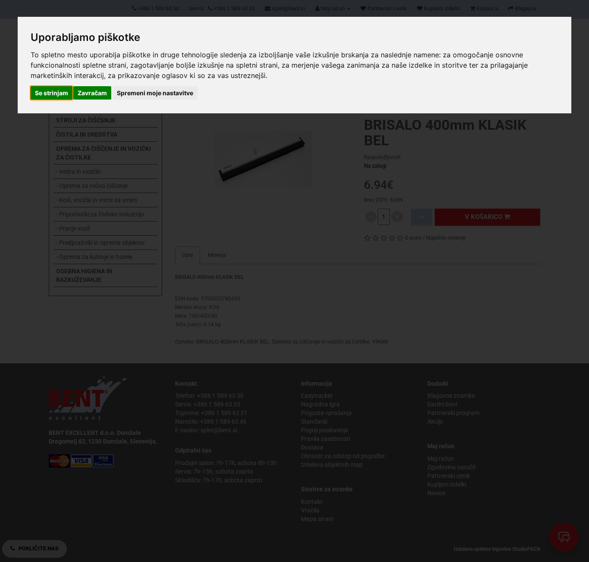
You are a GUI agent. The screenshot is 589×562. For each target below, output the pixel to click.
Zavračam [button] (92, 93)
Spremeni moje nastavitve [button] (155, 93)
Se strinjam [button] (51, 93)
